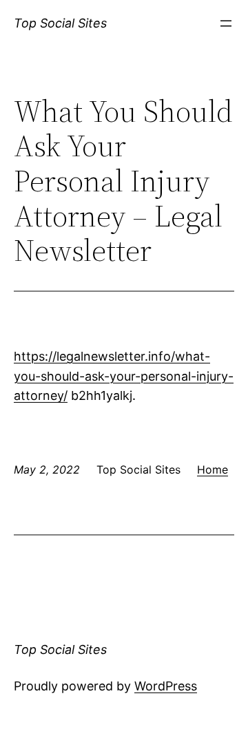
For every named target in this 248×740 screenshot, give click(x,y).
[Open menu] (226, 23)
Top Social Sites (60, 23)
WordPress (165, 686)
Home (212, 469)
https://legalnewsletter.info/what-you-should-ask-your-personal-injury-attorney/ (124, 376)
